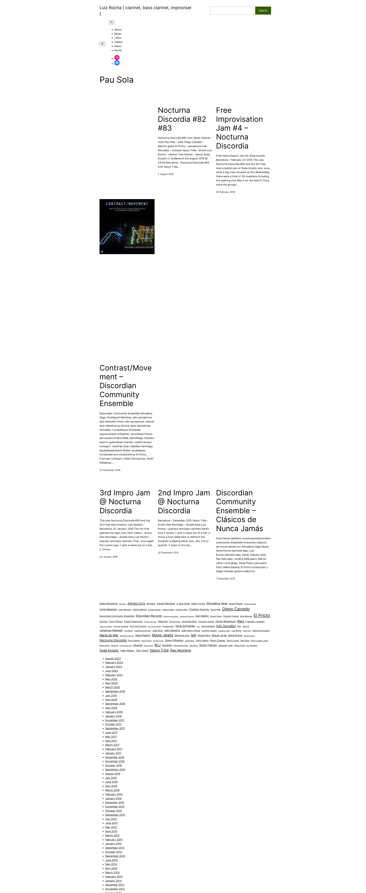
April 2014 (111, 868)
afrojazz (151, 603)
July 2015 (111, 819)
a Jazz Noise (183, 603)
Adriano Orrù (136, 603)
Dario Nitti (216, 609)
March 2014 (112, 872)
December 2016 (114, 757)
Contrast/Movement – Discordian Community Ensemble (126, 385)
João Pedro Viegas (190, 630)
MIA (193, 635)
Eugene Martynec (150, 622)
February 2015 (114, 839)
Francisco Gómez (106, 626)
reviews (167, 645)
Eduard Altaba (216, 616)
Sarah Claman (208, 645)
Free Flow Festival (138, 626)
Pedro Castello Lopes (259, 641)
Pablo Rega (189, 641)
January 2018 (113, 716)
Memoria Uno (182, 635)
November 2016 (115, 761)
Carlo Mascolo (108, 609)
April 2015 (111, 831)
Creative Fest (181, 609)
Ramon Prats (148, 646)
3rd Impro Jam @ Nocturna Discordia (125, 501)
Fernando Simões (206, 621)
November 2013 (115, 888)
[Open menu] (102, 44)
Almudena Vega (216, 603)
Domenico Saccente (187, 616)
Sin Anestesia (251, 645)
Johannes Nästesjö (111, 630)
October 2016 (113, 765)
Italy (198, 626)
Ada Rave (122, 604)
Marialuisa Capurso (127, 636)
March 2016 (112, 790)
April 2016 (111, 786)
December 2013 (114, 884)
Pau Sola (244, 640)
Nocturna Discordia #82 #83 (182, 119)
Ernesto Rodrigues (133, 621)
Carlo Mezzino (124, 609)
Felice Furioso (174, 622)
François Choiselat (120, 626)
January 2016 (113, 798)
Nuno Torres (146, 641)
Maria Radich (143, 635)
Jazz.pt (245, 626)
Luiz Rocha (236, 630)
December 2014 (114, 847)
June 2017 (111, 732)
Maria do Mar (109, 635)
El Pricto (262, 615)
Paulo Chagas (217, 640)
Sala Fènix (193, 645)
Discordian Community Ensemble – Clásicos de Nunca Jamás (239, 510)
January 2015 (113, 843)
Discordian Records (149, 616)
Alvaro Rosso (236, 603)
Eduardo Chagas (230, 616)
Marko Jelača (162, 635)
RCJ (158, 645)
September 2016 (115, 769)
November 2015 (115, 806)
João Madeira (172, 630)
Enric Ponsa (116, 621)
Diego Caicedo (236, 608)
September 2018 (115, 703)
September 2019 (115, 691)
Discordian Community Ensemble (117, 616)
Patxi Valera (202, 640)
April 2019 (111, 699)
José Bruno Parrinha (142, 631)
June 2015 (111, 823)
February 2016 (114, 794)
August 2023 (113, 658)
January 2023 (113, 666)
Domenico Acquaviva (170, 616)
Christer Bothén (154, 610)
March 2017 (112, 744)
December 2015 (114, 802)
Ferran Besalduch (226, 621)
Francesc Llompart (255, 621)
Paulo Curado (233, 640)
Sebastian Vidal (225, 645)
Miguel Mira (204, 635)
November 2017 (114, 720)
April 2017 (111, 740)
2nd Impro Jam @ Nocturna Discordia (184, 501)
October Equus (158, 641)
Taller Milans (127, 650)
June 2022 (111, 670)
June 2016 (111, 781)
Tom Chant (142, 650)
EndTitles (104, 621)
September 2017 (115, 728)
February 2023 (114, 662)
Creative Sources (199, 609)
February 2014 (114, 876)
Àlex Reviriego (180, 650)
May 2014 (111, 864)
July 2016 (111, 777)
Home (118, 50)
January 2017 (113, 753)
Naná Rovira (235, 635)
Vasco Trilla (159, 650)
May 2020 (111, 679)
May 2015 (111, 827)
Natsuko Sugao (249, 636)
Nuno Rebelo (134, 640)
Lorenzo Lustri (224, 631)
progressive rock (126, 646)
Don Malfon (202, 615)
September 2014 (115, 856)
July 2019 (111, 695)
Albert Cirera (198, 603)
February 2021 (114, 674)
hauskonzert (168, 626)
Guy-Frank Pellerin (154, 626)
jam (239, 626)
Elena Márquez (246, 616)
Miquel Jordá (219, 635)
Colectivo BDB (168, 610)
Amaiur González (250, 604)
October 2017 (113, 724)
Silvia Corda (239, 645)
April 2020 (111, 683)
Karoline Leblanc (209, 630)
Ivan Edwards (208, 626)
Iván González (226, 626)
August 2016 (112, 773)
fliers (240, 621)
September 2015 (115, 814)
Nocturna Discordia (113, 640)
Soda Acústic (109, 650)
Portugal (114, 645)
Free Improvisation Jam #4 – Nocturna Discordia (239, 128)
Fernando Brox (189, 621)
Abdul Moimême (109, 603)
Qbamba (138, 645)
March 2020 (112, 687)
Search (263, 10)
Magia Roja (247, 631)
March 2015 (112, 835)
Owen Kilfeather (174, 640)
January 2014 (113, 880)
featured (163, 621)
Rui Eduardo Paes (181, 645)
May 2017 (111, 736)
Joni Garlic (128, 631)
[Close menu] (111, 22)
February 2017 (113, 749)
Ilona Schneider (185, 626)
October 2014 (113, 851)
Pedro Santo (105, 645)
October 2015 (113, 810)
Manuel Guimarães (261, 630)
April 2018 (111, 707)
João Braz (157, 630)
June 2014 (111, 860)
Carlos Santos (140, 609)
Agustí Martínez (166, 603)
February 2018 (114, 711)
